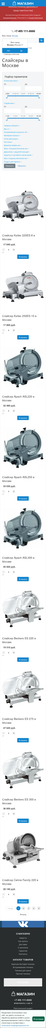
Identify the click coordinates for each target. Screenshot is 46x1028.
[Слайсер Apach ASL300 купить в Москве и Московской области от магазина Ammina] (23, 528)
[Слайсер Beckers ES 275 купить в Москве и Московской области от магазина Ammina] (23, 689)
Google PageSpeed (36, 18)
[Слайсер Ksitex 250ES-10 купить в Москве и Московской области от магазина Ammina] (23, 286)
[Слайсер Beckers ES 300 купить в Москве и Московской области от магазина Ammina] (23, 770)
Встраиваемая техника (23, 967)
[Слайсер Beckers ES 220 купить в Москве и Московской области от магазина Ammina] (23, 609)
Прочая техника (23, 973)
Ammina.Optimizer (9, 18)
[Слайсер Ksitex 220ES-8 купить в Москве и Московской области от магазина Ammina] (23, 206)
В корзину (23, 256)
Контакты (23, 954)
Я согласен (38, 1019)
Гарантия (23, 951)
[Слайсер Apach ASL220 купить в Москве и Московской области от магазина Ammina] (23, 367)
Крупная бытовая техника (23, 964)
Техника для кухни (23, 970)
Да (21, 50)
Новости (23, 938)
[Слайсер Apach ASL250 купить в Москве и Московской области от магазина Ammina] (23, 448)
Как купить (23, 941)
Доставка (23, 944)
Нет (8, 50)
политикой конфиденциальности (15, 1025)
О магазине (23, 947)
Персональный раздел (23, 1008)
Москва (15, 35)
